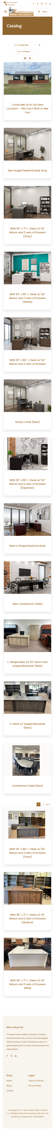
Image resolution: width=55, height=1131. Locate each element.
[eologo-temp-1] (21, 8)
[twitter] (37, 3)
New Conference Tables (28, 604)
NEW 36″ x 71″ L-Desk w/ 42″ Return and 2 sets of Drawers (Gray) (27, 232)
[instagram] (42, 3)
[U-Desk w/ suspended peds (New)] (27, 683)
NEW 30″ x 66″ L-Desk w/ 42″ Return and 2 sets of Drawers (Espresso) (27, 484)
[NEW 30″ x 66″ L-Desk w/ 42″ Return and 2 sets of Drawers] (27, 319)
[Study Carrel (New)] (27, 381)
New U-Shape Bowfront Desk (27, 546)
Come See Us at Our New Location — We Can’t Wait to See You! (27, 108)
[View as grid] (25, 58)
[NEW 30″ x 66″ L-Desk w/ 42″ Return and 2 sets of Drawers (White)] (27, 253)
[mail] (46, 3)
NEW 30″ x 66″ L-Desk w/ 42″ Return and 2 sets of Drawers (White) (27, 298)
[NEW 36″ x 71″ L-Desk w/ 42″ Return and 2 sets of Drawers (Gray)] (27, 187)
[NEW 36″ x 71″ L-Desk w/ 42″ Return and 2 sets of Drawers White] (27, 939)
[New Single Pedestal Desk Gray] (27, 129)
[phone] (50, 3)
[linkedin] (15, 1056)
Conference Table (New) (27, 786)
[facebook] (33, 3)
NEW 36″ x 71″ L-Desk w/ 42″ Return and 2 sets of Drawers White (27, 984)
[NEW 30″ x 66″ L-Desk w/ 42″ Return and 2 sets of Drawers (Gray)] (27, 808)
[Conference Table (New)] (27, 745)
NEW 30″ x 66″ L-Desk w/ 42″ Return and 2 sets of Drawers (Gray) (27, 852)
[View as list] (30, 58)
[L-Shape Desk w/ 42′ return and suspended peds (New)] (27, 621)
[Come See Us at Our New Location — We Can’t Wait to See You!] (27, 64)
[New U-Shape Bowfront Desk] (27, 505)
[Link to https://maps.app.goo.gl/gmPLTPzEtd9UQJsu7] (6, 5)
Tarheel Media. (38, 1117)
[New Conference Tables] (27, 563)
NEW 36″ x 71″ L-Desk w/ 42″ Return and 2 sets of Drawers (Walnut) (27, 918)
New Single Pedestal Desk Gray (27, 170)
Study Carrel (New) (27, 422)
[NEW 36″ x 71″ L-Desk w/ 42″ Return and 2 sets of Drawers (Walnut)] (27, 874)
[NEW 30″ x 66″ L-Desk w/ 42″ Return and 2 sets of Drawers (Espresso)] (27, 439)
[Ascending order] (39, 45)
